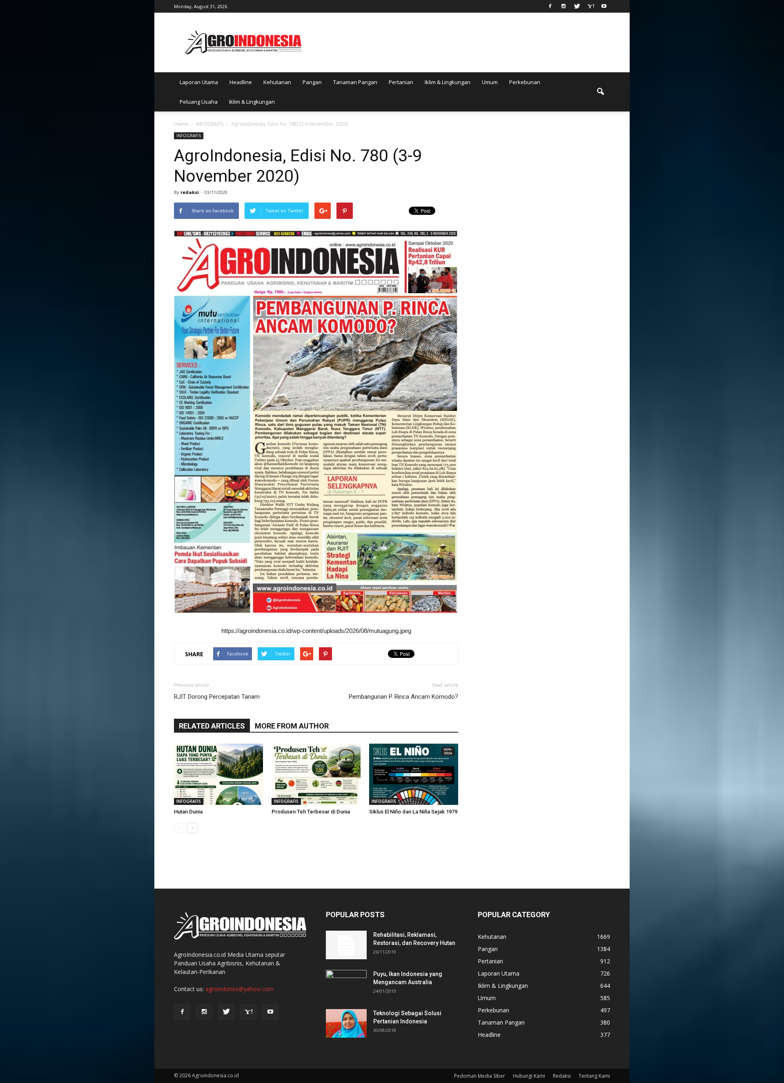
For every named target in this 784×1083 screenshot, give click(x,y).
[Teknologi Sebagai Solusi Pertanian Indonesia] (346, 1023)
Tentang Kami (594, 1075)
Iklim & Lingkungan (447, 82)
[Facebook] (550, 6)
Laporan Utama (199, 82)
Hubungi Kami (529, 1075)
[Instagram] (563, 6)
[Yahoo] (590, 6)
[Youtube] (604, 6)
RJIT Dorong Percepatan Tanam (217, 696)
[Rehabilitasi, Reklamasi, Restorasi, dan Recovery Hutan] (346, 945)
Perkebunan (524, 82)
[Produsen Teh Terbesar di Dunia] (316, 774)
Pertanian (401, 82)
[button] (600, 92)
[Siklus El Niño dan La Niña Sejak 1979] (413, 774)
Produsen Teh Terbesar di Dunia (311, 812)
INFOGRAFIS (188, 135)
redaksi (189, 192)
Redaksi (562, 1075)
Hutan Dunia (188, 812)
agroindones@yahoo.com (239, 989)
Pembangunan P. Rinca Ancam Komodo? (403, 696)
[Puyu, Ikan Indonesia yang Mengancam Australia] (346, 984)
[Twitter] (577, 6)
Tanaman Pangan (355, 82)
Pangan (312, 82)
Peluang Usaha (199, 101)
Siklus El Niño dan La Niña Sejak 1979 (413, 812)
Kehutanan (277, 82)
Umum (490, 82)
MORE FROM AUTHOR (292, 726)
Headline (240, 82)
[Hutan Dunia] (218, 774)
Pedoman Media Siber (479, 1075)
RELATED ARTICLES (212, 726)
